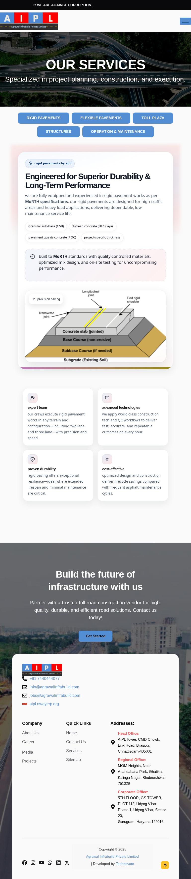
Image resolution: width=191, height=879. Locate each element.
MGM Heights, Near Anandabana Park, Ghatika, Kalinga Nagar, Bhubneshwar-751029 (142, 774)
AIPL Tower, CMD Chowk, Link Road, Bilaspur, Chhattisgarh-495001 (139, 745)
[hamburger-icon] (185, 21)
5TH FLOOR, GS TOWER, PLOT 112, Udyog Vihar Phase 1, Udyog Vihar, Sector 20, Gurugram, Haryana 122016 (142, 810)
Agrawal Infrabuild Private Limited (112, 856)
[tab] (43, 118)
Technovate (125, 864)
